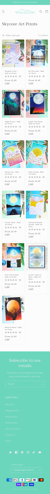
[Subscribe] (42, 384)
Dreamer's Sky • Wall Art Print (13, 72)
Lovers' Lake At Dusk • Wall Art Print (37, 277)
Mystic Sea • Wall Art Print (13, 173)
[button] (3, 11)
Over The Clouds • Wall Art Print (13, 276)
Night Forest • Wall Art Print (13, 123)
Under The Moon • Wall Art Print (37, 123)
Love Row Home (21, 489)
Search (8, 441)
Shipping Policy (12, 410)
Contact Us (10, 435)
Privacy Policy (11, 422)
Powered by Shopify (32, 489)
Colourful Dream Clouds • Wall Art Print (37, 225)
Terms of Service (12, 429)
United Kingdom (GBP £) (24, 470)
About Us (9, 404)
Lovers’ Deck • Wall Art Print (13, 224)
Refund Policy (11, 416)
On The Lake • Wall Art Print (37, 72)
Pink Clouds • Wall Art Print (37, 173)
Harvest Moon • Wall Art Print (13, 328)
